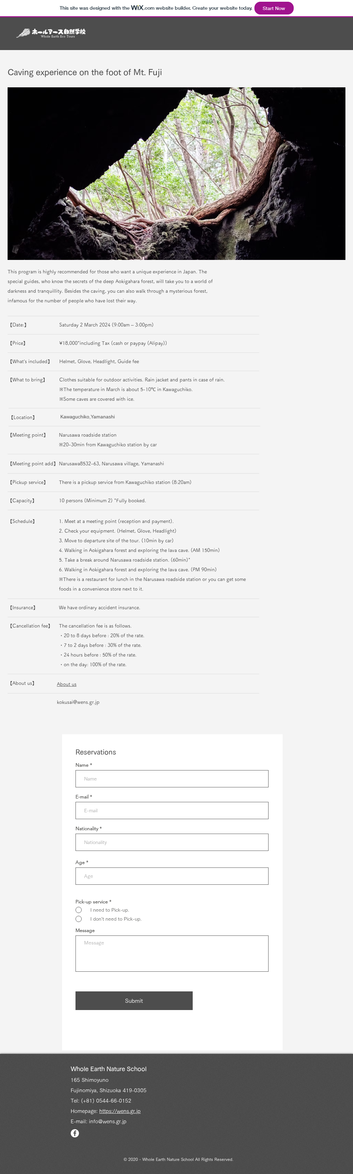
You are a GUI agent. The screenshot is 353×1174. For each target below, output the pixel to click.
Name (82, 765)
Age (80, 862)
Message (85, 930)
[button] (176, 173)
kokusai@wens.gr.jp (78, 702)
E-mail (82, 796)
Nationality (86, 828)
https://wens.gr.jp (120, 1111)
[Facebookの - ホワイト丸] (75, 1133)
